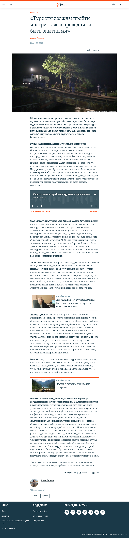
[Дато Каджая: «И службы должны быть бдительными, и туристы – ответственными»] (43, 301)
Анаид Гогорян (37, 38)
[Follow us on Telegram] (90, 512)
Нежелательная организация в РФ (15, 522)
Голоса (34, 12)
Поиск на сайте (40, 511)
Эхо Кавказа (40, 198)
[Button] (93, 50)
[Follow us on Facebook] (66, 512)
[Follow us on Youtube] (78, 512)
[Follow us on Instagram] (84, 512)
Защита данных (9, 528)
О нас (4, 511)
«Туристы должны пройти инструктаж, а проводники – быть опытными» (71, 194)
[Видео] (121, 4)
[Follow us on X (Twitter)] (72, 512)
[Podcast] (102, 512)
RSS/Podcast (38, 521)
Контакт (5, 516)
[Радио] (113, 4)
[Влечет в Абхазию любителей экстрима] (43, 385)
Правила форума (40, 516)
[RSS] (96, 512)
